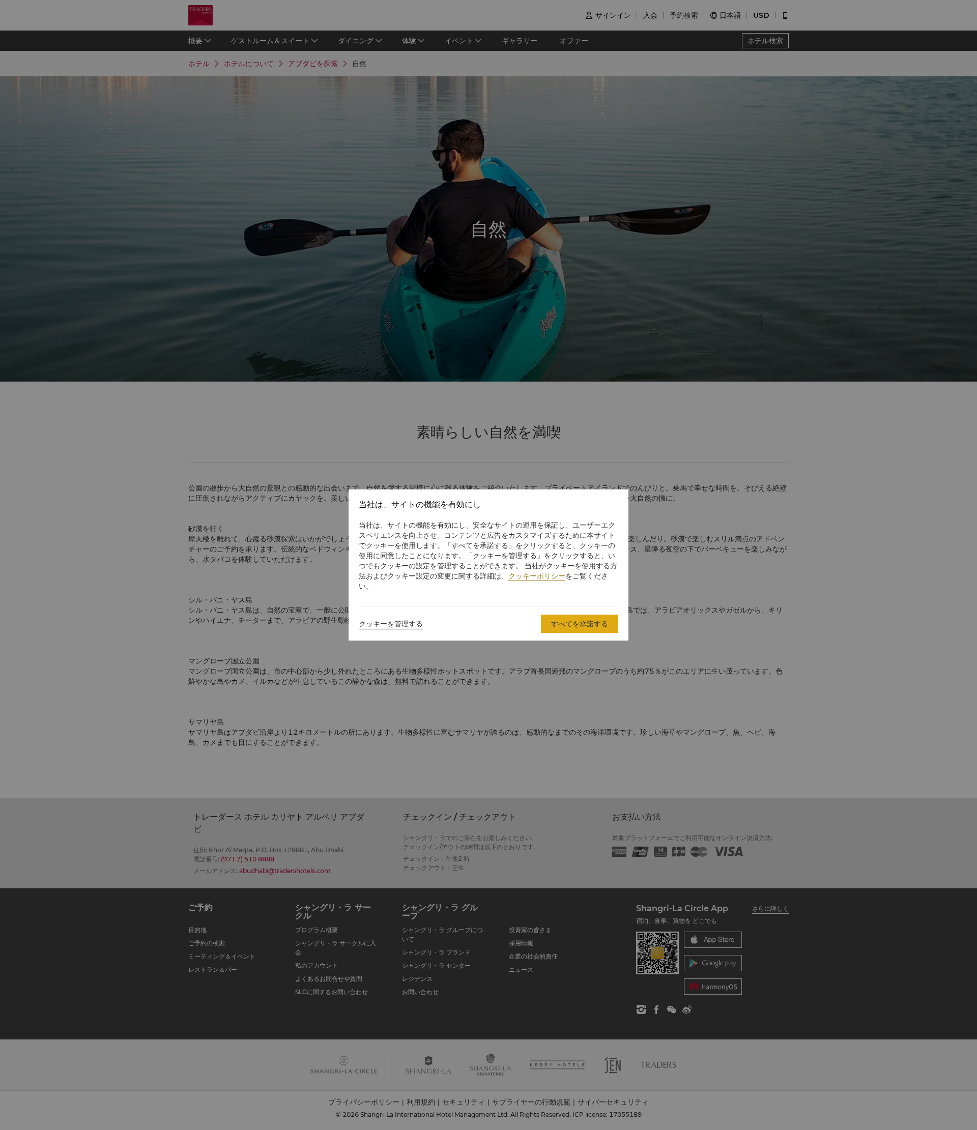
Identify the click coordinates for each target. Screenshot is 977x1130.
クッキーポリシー (536, 576)
